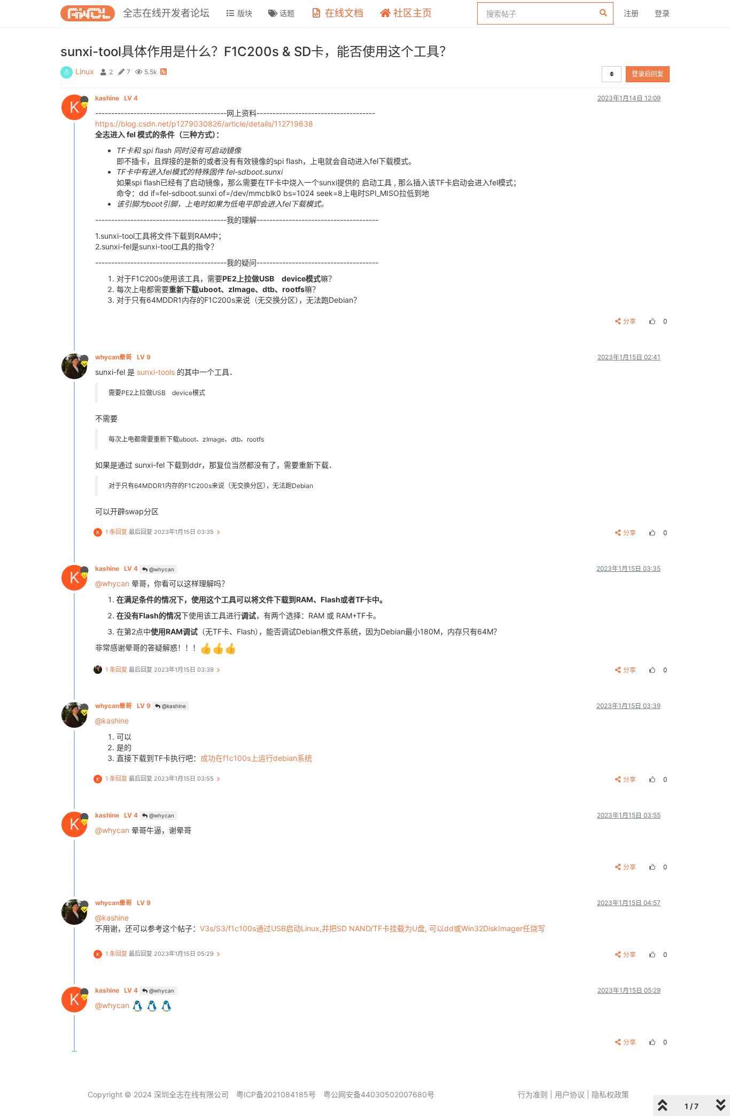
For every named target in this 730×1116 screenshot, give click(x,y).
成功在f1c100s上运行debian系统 (256, 758)
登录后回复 (648, 74)
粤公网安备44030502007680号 (378, 1094)
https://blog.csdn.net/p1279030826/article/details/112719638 (204, 123)
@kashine (173, 706)
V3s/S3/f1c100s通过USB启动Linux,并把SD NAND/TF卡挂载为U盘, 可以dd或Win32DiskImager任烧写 (372, 928)
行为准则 (533, 1094)
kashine (116, 98)
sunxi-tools (156, 371)
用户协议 (570, 1094)
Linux (84, 71)
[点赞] (651, 321)
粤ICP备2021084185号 (276, 1094)
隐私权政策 (610, 1094)
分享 (630, 321)
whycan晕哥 (123, 357)
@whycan (160, 569)
